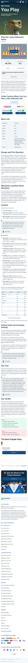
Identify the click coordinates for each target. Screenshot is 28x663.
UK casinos (6, 90)
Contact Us (3, 620)
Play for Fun (13, 51)
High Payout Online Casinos (7, 536)
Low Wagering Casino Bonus (7, 601)
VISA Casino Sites (5, 566)
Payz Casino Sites (5, 579)
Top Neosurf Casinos (6, 571)
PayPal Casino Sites (5, 558)
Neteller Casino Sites (6, 560)
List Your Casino (5, 628)
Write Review (13, 76)
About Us (3, 617)
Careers (3, 623)
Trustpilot (14, 654)
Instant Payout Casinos (6, 538)
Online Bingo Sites (5, 533)
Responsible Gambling (6, 631)
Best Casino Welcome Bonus (7, 585)
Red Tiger (4, 41)
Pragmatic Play (6, 449)
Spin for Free (14, 478)
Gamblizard (3, 465)
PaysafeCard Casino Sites (7, 574)
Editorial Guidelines (5, 625)
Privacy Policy (3, 659)
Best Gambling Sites (5, 525)
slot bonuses (8, 192)
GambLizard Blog (5, 612)
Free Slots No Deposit (6, 593)
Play (6, 113)
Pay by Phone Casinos (6, 555)
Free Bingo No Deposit (6, 590)
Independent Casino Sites (7, 544)
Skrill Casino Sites (5, 563)
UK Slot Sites (4, 546)
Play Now (13, 452)
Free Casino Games (10, 465)
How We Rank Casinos (6, 615)
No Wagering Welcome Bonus (8, 604)
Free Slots (17, 465)
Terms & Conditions (10, 659)
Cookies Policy (18, 659)
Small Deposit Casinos (6, 541)
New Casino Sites (5, 528)
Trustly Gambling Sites (6, 568)
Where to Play (22, 68)
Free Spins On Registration (7, 596)
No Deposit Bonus (5, 588)
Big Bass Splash (6, 448)
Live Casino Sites (5, 530)
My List (8, 68)
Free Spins (15, 251)
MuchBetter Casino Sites (6, 576)
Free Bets (3, 606)
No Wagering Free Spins (6, 598)
